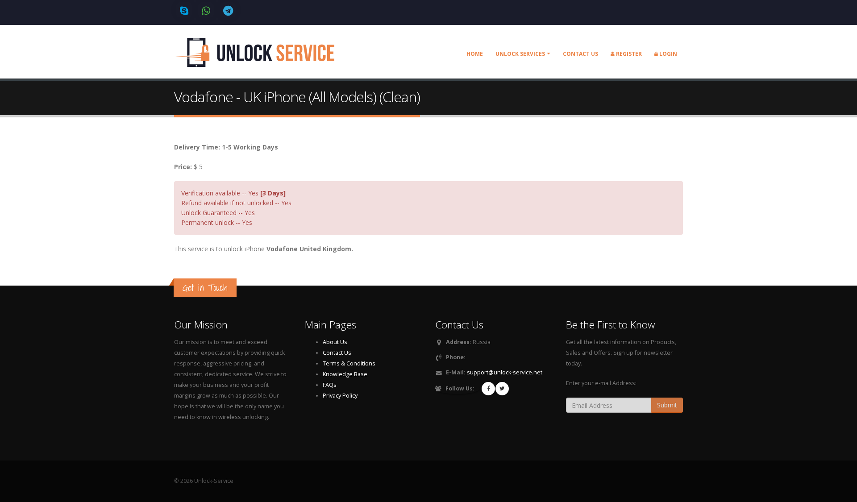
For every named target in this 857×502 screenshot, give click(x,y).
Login (667, 54)
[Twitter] (502, 388)
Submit (667, 405)
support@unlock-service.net (504, 372)
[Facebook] (488, 388)
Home (474, 54)
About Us (335, 342)
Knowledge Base (345, 374)
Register (628, 54)
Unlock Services (520, 54)
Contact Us (337, 353)
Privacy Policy (340, 395)
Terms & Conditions (349, 363)
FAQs (330, 385)
